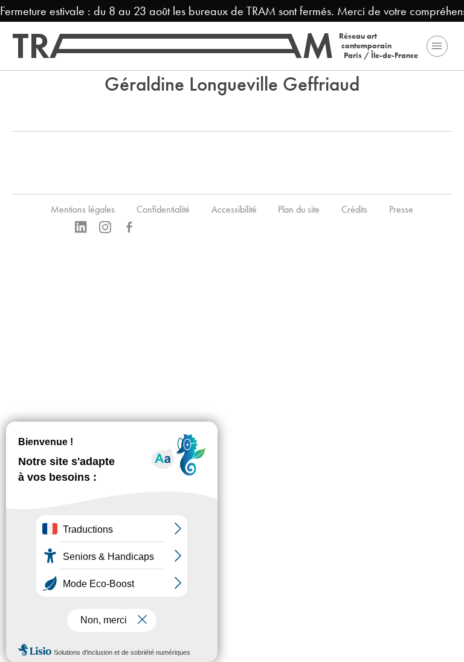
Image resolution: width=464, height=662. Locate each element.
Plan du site (299, 209)
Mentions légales (83, 209)
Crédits (354, 209)
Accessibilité (234, 209)
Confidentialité (163, 209)
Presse (401, 209)
